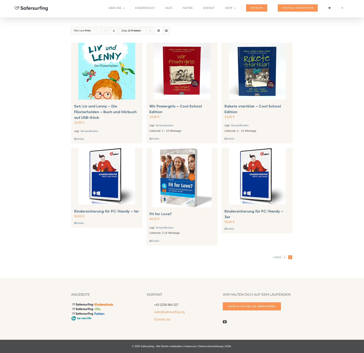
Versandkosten (89, 130)
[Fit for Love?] (182, 177)
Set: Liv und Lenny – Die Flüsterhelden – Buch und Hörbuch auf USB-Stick (105, 112)
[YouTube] (225, 322)
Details (80, 139)
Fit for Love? (160, 214)
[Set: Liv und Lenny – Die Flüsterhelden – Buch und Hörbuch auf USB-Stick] (106, 71)
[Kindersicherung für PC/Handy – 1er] (106, 176)
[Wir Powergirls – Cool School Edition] (182, 71)
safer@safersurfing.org (169, 312)
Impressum (190, 346)
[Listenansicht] (166, 30)
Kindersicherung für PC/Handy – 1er (106, 211)
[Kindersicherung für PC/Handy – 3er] (257, 176)
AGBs (228, 346)
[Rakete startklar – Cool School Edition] (257, 71)
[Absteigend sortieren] (114, 31)
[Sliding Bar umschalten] (342, 8)
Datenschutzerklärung (211, 346)
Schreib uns (162, 319)
